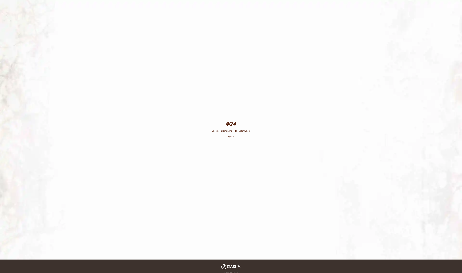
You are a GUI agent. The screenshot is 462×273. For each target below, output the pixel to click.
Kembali (231, 137)
